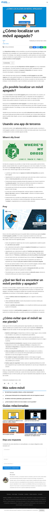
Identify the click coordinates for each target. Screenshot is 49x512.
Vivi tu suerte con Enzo (8, 434)
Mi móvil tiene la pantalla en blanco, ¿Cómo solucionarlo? (19, 392)
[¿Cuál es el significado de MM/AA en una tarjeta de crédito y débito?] (13, 410)
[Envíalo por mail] (31, 47)
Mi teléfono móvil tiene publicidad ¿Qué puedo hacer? (18, 398)
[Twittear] (37, 47)
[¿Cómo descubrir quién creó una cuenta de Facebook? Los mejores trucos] (35, 424)
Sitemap (9, 494)
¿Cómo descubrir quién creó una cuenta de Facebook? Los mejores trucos (35, 435)
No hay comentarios (9, 47)
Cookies (26, 494)
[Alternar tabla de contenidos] (12, 63)
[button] (47, 2)
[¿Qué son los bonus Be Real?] (35, 410)
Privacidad (20, 494)
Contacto (40, 494)
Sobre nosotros (33, 494)
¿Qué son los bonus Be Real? (32, 420)
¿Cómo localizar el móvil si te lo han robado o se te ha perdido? (20, 401)
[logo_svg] (5, 2)
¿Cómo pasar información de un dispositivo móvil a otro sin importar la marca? (24, 395)
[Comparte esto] (34, 47)
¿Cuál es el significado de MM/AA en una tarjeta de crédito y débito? (13, 421)
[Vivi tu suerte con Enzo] (13, 424)
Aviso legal (14, 494)
